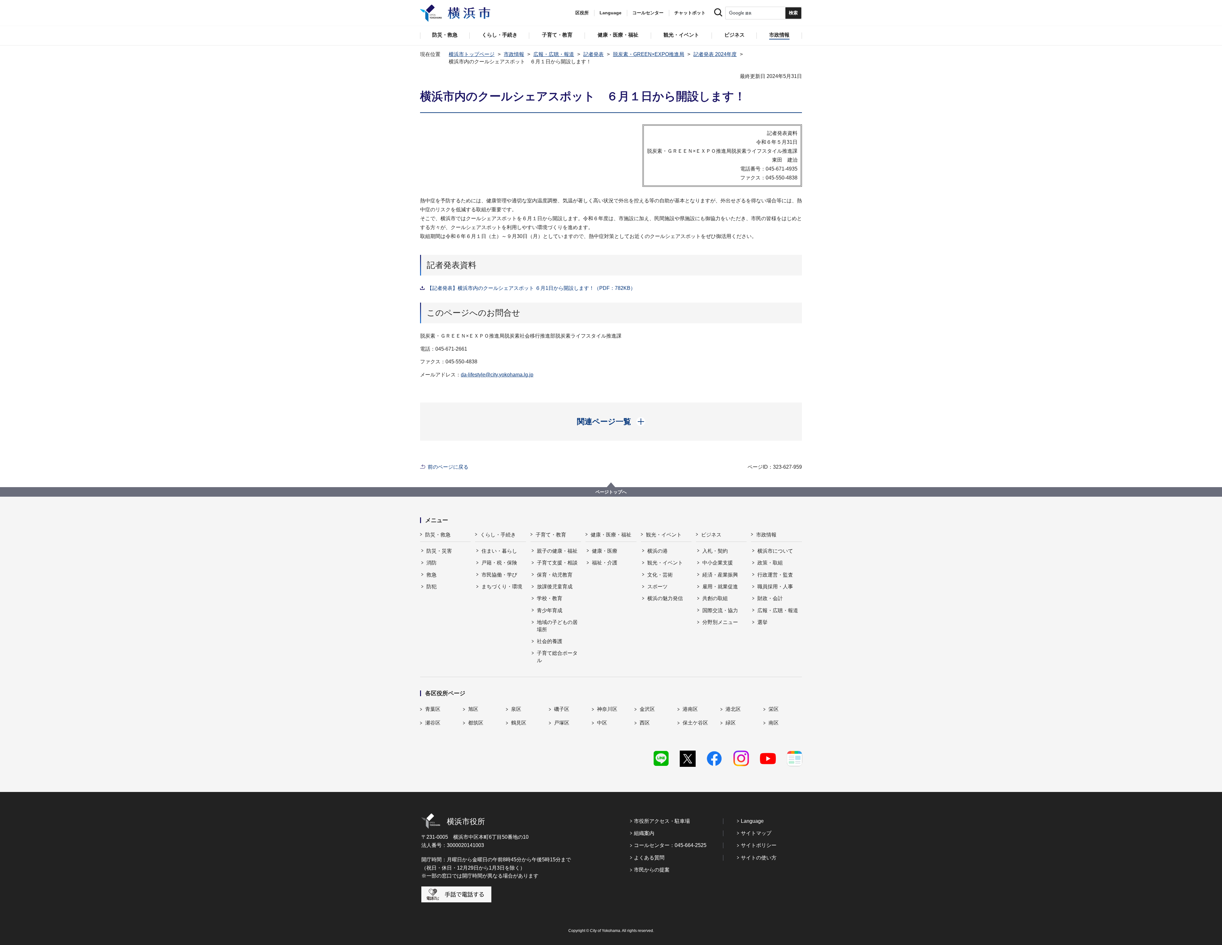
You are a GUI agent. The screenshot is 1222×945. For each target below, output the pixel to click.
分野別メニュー (720, 622)
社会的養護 (549, 641)
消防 (431, 562)
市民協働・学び (499, 575)
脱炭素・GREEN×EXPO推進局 (648, 54)
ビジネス (711, 534)
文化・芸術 (660, 575)
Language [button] (611, 12)
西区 (645, 722)
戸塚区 (561, 722)
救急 (431, 575)
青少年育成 (549, 610)
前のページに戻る (448, 467)
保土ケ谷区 (695, 722)
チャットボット (690, 12)
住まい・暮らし (499, 551)
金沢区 (647, 709)
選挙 (762, 622)
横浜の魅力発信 (665, 598)
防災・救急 (438, 534)
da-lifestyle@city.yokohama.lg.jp (497, 374)
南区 (774, 722)
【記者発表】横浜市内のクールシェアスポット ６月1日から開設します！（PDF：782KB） (531, 288)
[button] (611, 421)
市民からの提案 (652, 869)
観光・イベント (664, 534)
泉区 (516, 709)
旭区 (473, 709)
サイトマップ (756, 833)
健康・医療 (604, 551)
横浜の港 (657, 551)
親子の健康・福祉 (557, 551)
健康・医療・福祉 (611, 534)
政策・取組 (770, 562)
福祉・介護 (604, 562)
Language (752, 821)
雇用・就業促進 (720, 586)
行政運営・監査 (775, 575)
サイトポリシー (758, 845)
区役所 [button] (582, 12)
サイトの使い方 (758, 857)
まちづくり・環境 (501, 586)
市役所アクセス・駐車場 (662, 821)
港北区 (733, 709)
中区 (602, 722)
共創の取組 (715, 598)
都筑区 (475, 722)
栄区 (774, 709)
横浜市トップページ (472, 54)
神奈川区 (607, 709)
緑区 (731, 722)
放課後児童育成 (554, 586)
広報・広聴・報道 (553, 54)
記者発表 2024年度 (715, 54)
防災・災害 (439, 551)
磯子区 (561, 709)
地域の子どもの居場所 (557, 626)
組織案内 (644, 833)
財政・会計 (770, 598)
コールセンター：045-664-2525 (670, 845)
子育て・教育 (551, 534)
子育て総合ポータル (557, 656)
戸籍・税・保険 (499, 562)
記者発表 (593, 54)
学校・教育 (549, 598)
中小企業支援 (717, 562)
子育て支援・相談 (557, 562)
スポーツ (657, 586)
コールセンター (648, 12)
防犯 (431, 586)
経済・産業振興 (720, 575)
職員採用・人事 (775, 586)
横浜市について (775, 551)
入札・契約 (715, 551)
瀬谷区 (432, 722)
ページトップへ (611, 491)
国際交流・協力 (720, 610)
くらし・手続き (498, 534)
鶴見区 (518, 722)
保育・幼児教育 (554, 575)
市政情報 (514, 54)
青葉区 (432, 709)
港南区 (690, 709)
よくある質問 (649, 857)
